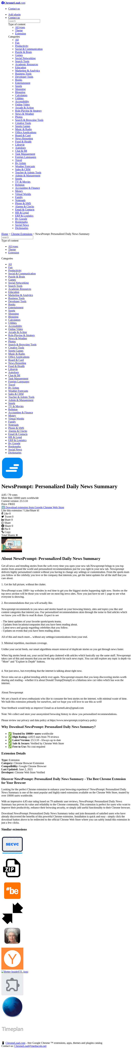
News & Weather (24, 113)
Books (18, 79)
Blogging (20, 92)
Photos (19, 116)
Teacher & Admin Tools (28, 172)
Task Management (25, 154)
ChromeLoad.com (15, 1042)
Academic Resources (26, 64)
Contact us (14, 8)
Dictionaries (21, 228)
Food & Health (23, 141)
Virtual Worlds (23, 194)
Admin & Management (27, 175)
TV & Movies (22, 181)
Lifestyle (20, 144)
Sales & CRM (22, 169)
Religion (19, 184)
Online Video (22, 104)
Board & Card (23, 135)
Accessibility (22, 101)
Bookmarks (21, 221)
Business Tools (23, 73)
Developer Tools (24, 76)
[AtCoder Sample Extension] (12, 994)
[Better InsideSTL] (14, 971)
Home (4, 233)
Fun (17, 42)
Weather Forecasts (25, 166)
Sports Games (22, 126)
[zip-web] (12, 878)
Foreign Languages (25, 157)
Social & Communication (29, 49)
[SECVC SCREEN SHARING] (12, 855)
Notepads (20, 200)
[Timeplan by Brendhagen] (12, 1039)
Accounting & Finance (27, 187)
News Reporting (24, 138)
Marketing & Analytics (27, 70)
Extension (20, 33)
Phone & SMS (23, 203)
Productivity (21, 45)
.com (14, 2)
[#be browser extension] (12, 900)
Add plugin (14, 14)
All (17, 39)
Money (19, 191)
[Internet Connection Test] (12, 1017)
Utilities (19, 98)
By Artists (20, 163)
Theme (19, 30)
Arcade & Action (24, 107)
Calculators (21, 95)
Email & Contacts (24, 209)
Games (19, 55)
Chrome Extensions (21, 233)
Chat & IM (21, 150)
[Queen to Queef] (12, 946)
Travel (18, 160)
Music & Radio (23, 129)
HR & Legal (22, 212)
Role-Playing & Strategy (28, 110)
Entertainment (22, 82)
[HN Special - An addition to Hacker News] (12, 968)
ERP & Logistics (24, 215)
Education (20, 67)
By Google (21, 218)
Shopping (20, 89)
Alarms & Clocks (24, 206)
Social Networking (25, 58)
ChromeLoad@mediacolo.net (30, 1046)
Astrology (20, 147)
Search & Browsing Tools (29, 120)
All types (20, 27)
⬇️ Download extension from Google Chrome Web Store (32, 507)
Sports (18, 86)
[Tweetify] (12, 923)
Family (19, 197)
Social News (22, 225)
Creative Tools (23, 123)
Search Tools (22, 61)
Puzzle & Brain (23, 52)
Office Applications (25, 132)
